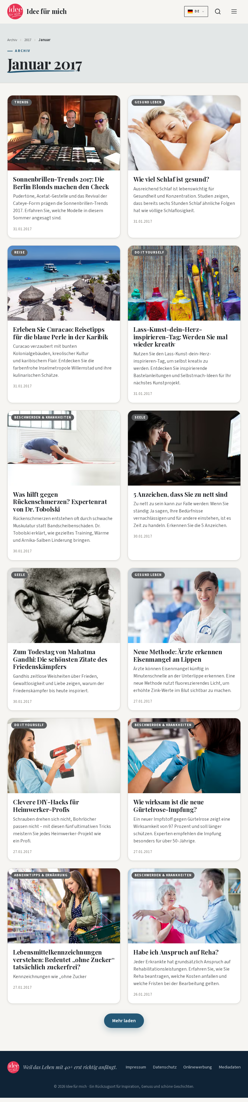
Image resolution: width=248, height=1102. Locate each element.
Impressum (136, 1067)
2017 (27, 40)
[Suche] (217, 11)
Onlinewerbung (197, 1067)
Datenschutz (165, 1067)
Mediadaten (230, 1067)
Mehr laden (124, 1020)
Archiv (12, 40)
